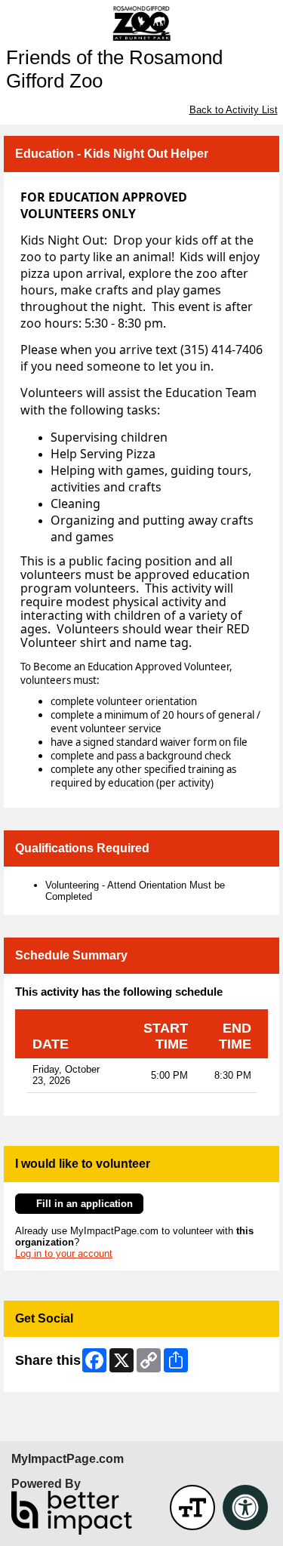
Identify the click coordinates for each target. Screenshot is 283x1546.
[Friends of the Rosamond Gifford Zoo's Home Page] (141, 23)
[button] (192, 1507)
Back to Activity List (233, 109)
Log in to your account (63, 1253)
